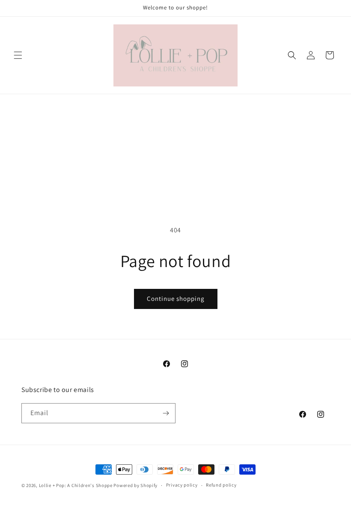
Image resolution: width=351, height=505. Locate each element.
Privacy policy (182, 485)
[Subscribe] (165, 413)
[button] (18, 55)
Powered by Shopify (135, 485)
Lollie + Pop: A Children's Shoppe (76, 485)
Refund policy (221, 485)
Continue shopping (176, 298)
